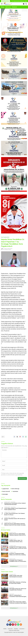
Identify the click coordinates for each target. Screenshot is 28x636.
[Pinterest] (13, 624)
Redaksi (16, 628)
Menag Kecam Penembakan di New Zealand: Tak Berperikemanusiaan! (15, 504)
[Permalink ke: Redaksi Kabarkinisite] (2, 249)
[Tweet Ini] (17, 437)
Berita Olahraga (15, 488)
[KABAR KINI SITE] (7, 4)
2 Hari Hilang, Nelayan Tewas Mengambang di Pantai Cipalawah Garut (15, 509)
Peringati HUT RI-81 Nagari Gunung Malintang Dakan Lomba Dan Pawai (17, 547)
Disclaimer (22, 628)
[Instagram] (15, 624)
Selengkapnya (13, 566)
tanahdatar (15, 491)
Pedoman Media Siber (14, 630)
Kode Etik (10, 628)
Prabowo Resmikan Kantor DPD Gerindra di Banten (14, 519)
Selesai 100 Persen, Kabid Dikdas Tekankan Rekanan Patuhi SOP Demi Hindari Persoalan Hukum (14, 524)
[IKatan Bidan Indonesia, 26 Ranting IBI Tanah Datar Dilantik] (4, 583)
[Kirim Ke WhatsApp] (26, 437)
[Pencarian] (26, 4)
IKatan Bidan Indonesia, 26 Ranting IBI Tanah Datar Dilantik (17, 582)
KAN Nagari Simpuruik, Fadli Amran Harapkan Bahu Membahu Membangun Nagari (17, 589)
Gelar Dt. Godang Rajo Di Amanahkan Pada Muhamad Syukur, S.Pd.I (18, 596)
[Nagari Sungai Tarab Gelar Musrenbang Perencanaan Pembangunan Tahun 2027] (4, 576)
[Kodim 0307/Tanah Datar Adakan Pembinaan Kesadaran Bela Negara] (4, 603)
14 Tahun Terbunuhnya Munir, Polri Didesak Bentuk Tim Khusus (14, 514)
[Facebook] (7, 624)
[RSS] (21, 624)
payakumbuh (5, 488)
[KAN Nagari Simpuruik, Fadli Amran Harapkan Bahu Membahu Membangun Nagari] (4, 589)
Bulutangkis (5, 494)
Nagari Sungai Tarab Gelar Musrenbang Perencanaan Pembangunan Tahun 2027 (15, 576)
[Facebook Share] (14, 437)
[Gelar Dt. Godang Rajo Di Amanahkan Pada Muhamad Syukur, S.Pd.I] (4, 596)
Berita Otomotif (6, 491)
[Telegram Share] (23, 437)
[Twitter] (10, 624)
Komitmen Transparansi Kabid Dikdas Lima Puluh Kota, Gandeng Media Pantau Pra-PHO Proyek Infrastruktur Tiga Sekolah (17, 554)
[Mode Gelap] (24, 4)
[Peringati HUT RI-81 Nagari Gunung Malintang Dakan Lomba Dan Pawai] (4, 548)
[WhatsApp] (18, 624)
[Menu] (2, 4)
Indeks (4, 628)
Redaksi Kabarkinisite (8, 248)
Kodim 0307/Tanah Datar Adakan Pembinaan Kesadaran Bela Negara (18, 602)
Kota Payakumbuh (5, 237)
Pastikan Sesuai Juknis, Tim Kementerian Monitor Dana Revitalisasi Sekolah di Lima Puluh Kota (17, 541)
